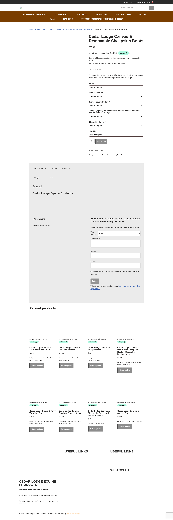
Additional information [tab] (40, 168)
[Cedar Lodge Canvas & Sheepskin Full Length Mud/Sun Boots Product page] (101, 388)
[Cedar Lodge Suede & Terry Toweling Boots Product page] (42, 388)
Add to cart (101, 141)
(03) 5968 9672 (127, 2)
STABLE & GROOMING (122, 14)
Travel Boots (88, 29)
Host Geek (70, 513)
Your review (95, 238)
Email (93, 261)
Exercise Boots (101, 155)
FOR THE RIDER (81, 14)
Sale (52, 19)
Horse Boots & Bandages (74, 29)
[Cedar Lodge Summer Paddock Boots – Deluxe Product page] (72, 388)
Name (93, 252)
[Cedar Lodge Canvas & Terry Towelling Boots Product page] (42, 324)
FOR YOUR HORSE (60, 14)
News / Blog (68, 19)
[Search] (151, 8)
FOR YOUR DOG (100, 14)
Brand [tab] (54, 168)
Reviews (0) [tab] (65, 168)
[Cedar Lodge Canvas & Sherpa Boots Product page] (101, 324)
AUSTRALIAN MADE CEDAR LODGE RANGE (49, 29)
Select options (37, 365)
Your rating (93, 233)
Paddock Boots (111, 155)
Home (31, 29)
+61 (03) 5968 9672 (123, 456)
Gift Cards (143, 14)
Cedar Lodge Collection (34, 14)
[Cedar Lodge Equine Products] (39, 212)
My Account (141, 2)
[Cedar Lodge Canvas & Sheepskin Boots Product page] (72, 324)
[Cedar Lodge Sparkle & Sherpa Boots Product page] (130, 388)
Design (77, 513)
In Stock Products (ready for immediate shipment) (101, 19)
